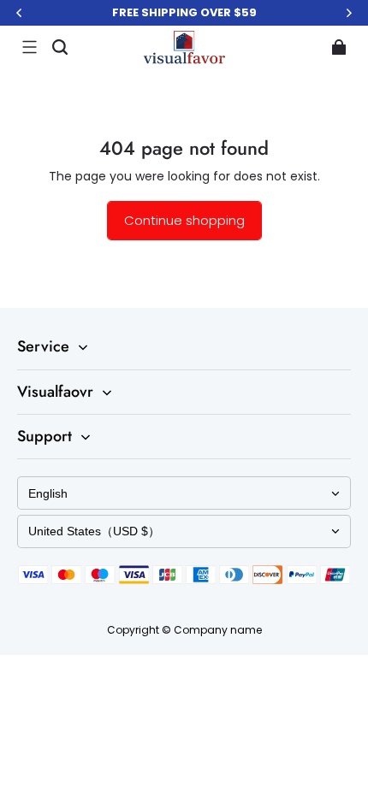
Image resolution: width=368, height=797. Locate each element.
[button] (29, 47)
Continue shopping (184, 220)
